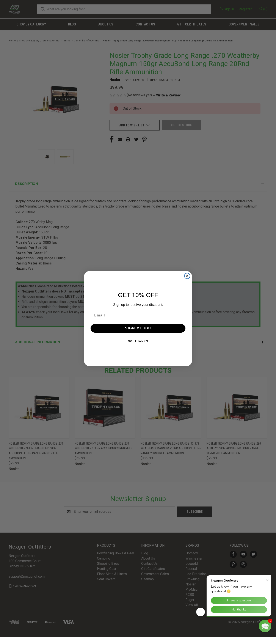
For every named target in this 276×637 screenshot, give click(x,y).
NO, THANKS (138, 341)
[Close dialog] (187, 275)
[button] (265, 626)
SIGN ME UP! (138, 328)
